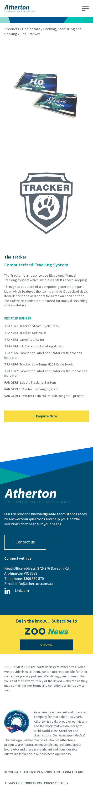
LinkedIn (22, 590)
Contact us (25, 542)
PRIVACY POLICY (56, 783)
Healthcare (31, 28)
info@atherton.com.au (34, 583)
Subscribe (46, 645)
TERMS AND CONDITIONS (23, 783)
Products (11, 28)
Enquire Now (46, 416)
